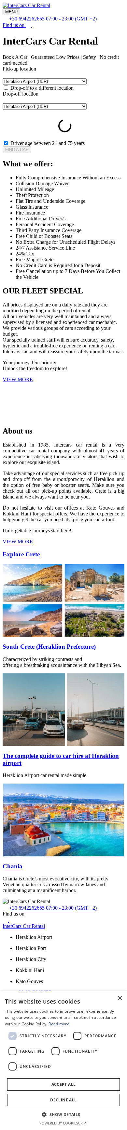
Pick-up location (19, 68)
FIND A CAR (17, 149)
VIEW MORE (18, 541)
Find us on (14, 25)
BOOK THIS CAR (37, 417)
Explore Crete (21, 554)
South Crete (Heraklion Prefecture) (49, 646)
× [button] (119, 998)
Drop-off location (20, 94)
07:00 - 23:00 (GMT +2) (53, 18)
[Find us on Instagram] (34, 25)
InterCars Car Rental (24, 926)
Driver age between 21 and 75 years (47, 143)
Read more (59, 1024)
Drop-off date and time (70, 112)
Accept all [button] (63, 1084)
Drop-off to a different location (42, 88)
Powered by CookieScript (63, 1123)
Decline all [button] (63, 1100)
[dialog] (63, 1060)
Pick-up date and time (25, 112)
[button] (63, 1114)
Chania (12, 866)
